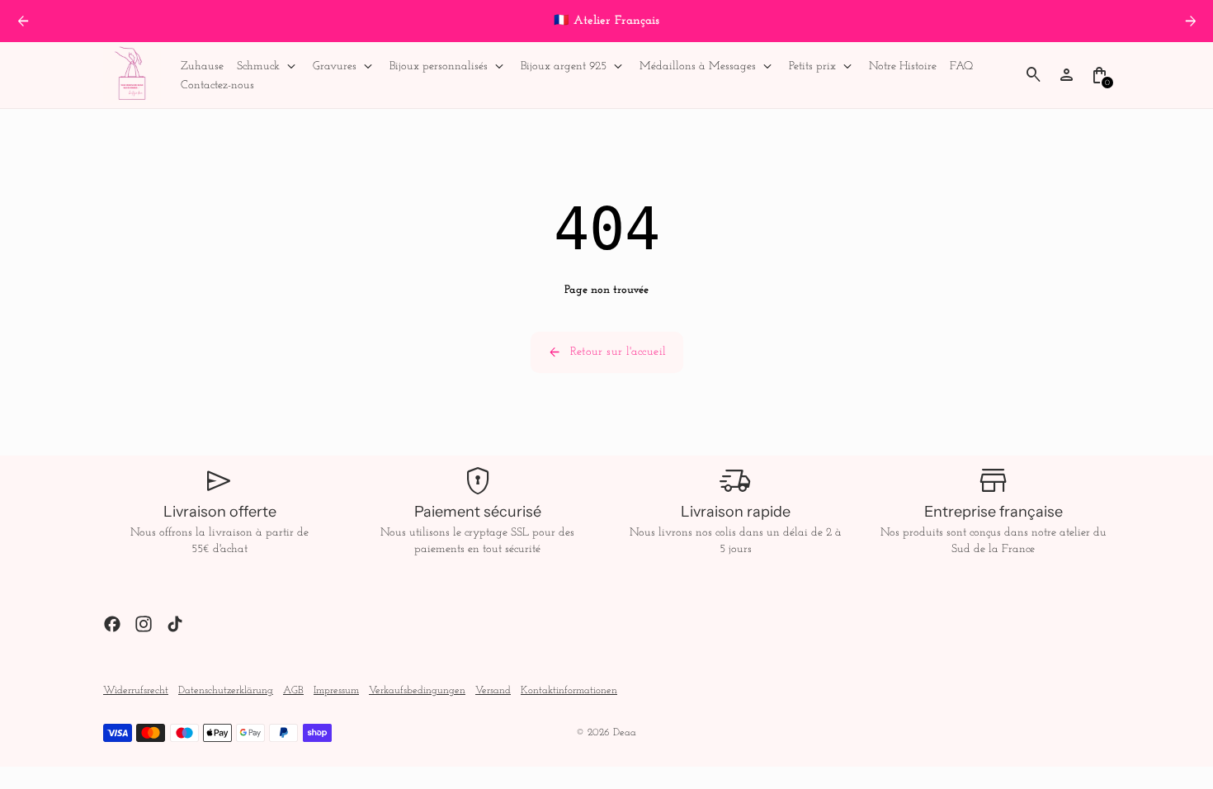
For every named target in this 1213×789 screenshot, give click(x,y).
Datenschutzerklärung (225, 691)
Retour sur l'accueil (607, 352)
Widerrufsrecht (135, 691)
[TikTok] (175, 624)
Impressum (336, 691)
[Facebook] (112, 624)
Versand (493, 691)
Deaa (624, 733)
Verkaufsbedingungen (417, 691)
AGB (293, 691)
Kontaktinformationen (569, 691)
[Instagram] (144, 624)
